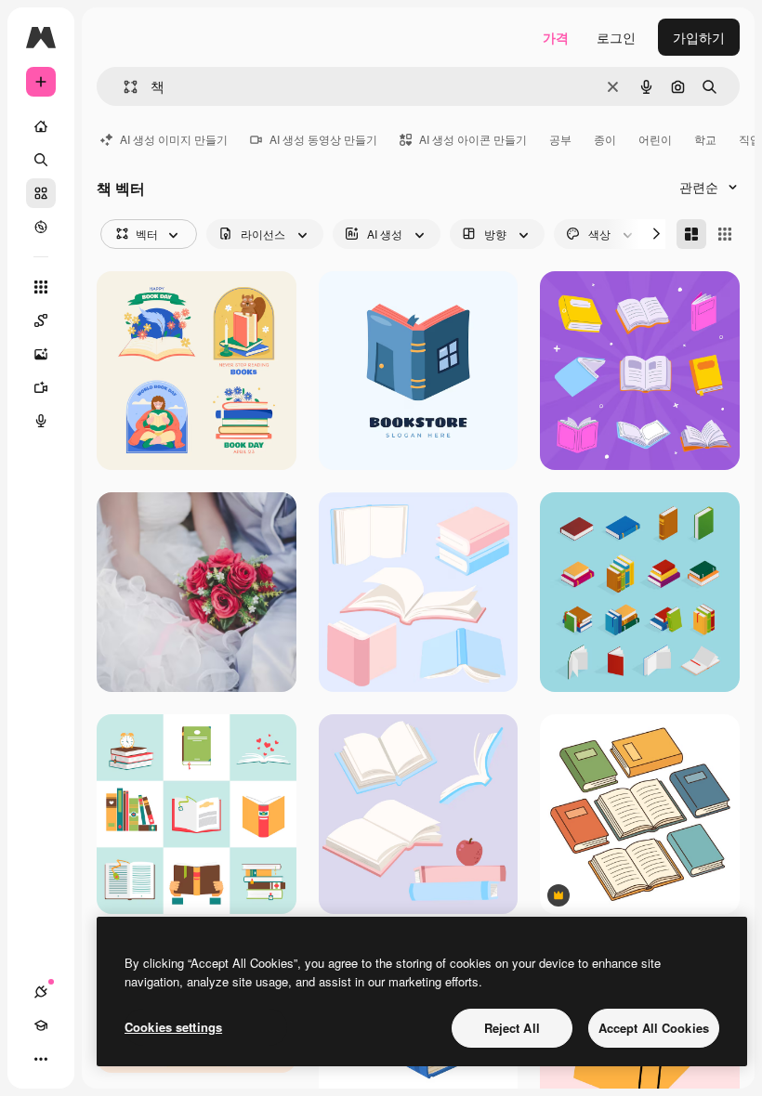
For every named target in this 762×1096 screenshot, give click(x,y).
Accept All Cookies (653, 1028)
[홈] (41, 126)
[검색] (41, 160)
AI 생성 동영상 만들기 (323, 139)
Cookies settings (173, 1027)
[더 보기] (41, 1059)
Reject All (512, 1028)
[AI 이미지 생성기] (41, 354)
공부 (560, 139)
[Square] (725, 234)
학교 (705, 139)
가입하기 (699, 37)
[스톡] (41, 193)
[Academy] (41, 1025)
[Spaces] (41, 320)
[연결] (41, 992)
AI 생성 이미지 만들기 (174, 139)
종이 (605, 139)
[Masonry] (691, 234)
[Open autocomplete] (123, 87)
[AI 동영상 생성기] (41, 387)
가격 (556, 37)
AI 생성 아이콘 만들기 (473, 139)
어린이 (655, 139)
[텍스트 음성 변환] (41, 421)
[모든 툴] (41, 287)
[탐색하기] (41, 226)
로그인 (616, 37)
